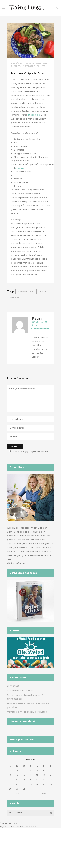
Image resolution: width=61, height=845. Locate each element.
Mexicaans (15, 297)
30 (17, 788)
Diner (45, 63)
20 (44, 779)
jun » (44, 793)
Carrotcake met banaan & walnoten (27, 711)
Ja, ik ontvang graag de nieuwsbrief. (30, 451)
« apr (17, 793)
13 (44, 775)
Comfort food (25, 291)
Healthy (43, 291)
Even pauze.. (13, 685)
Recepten (16, 66)
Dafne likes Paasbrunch (20, 690)
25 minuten (35, 63)
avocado (20, 167)
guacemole (34, 114)
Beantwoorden (40, 328)
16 (17, 779)
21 (51, 779)
